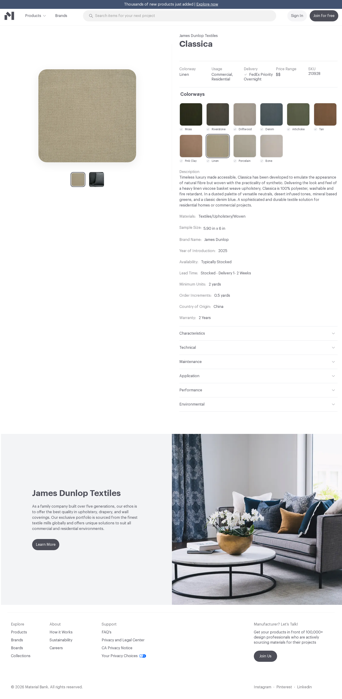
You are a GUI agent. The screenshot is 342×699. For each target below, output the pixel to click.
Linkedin (304, 687)
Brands (61, 16)
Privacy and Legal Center (123, 640)
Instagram (262, 687)
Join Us (265, 656)
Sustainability (61, 640)
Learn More (46, 544)
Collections (20, 656)
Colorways (192, 94)
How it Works (61, 632)
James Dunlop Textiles (198, 36)
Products (33, 16)
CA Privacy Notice (117, 648)
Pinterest (284, 687)
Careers (56, 648)
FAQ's (106, 632)
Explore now (207, 4)
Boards (17, 648)
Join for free (324, 16)
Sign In (297, 16)
